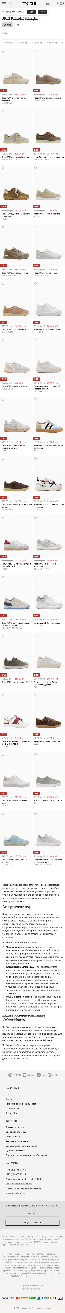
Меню (4, 3)
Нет (42, 11)
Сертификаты (12, 1108)
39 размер (52, 42)
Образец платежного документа (21, 1145)
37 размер (22, 42)
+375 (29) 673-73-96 (16, 1169)
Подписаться (32, 1222)
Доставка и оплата (15, 1127)
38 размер (37, 42)
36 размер (7, 42)
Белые (5, 32)
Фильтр (8, 24)
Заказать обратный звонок (19, 1183)
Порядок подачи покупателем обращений (26, 1155)
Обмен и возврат (14, 1136)
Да (31, 11)
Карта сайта (11, 1113)
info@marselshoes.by (16, 1192)
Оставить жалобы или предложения (23, 1188)
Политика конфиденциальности (21, 1103)
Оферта (9, 1099)
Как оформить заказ (16, 1131)
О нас (8, 1094)
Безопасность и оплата (17, 1141)
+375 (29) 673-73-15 (16, 1174)
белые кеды (27, 966)
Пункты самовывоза (15, 1150)
